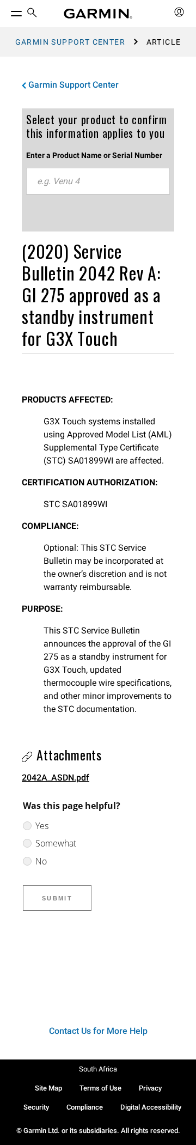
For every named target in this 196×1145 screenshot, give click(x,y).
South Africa (98, 1069)
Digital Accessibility (150, 1107)
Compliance (84, 1107)
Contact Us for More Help (98, 1031)
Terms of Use (100, 1088)
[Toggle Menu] (6, 11)
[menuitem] (32, 14)
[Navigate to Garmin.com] (98, 13)
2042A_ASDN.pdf (55, 777)
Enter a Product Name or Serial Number (94, 155)
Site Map (48, 1088)
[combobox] (98, 181)
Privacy (150, 1088)
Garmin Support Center (70, 42)
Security (36, 1107)
